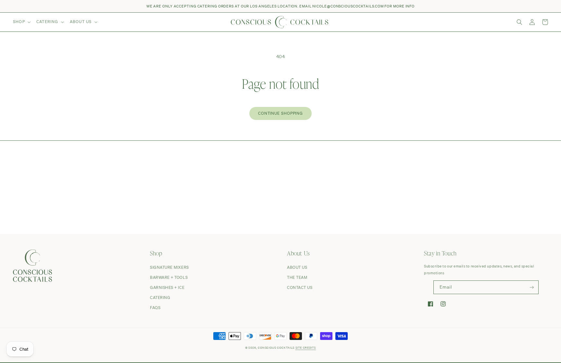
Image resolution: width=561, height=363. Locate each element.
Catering (160, 297)
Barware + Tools (169, 277)
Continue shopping (280, 113)
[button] (21, 22)
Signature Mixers (169, 267)
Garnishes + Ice (167, 287)
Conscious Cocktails (276, 347)
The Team (297, 277)
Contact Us (299, 287)
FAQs (155, 307)
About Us (297, 267)
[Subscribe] (531, 287)
